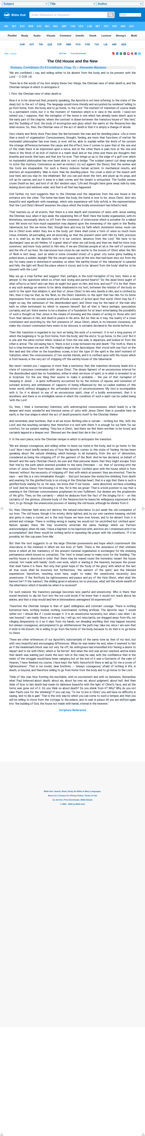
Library (14, 54)
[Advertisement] (72, 740)
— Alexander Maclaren (91, 67)
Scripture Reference (72, 710)
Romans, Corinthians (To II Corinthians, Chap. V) (43, 67)
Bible (6, 54)
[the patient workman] (4, 516)
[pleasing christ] (140, 516)
